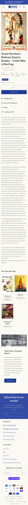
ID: (22, 72)
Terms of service (10, 501)
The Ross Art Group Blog (10, 459)
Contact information (14, 503)
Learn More (10, 380)
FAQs (4, 452)
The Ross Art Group (13, 496)
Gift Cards (6, 455)
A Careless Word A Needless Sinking (7, 323)
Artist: (3, 72)
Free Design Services (9, 439)
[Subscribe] (23, 414)
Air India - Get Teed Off (7, 296)
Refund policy (12, 498)
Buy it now (14, 92)
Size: (17, 72)
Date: (11, 72)
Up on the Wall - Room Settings (12, 462)
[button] (3, 7)
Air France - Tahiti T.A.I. (20, 295)
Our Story (5, 448)
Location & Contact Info (10, 432)
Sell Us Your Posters (8, 436)
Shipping (3, 82)
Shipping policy (19, 501)
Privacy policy (20, 498)
